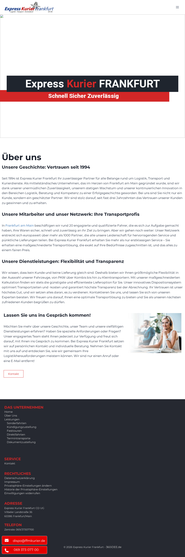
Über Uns (10, 415)
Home (8, 411)
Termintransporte (18, 438)
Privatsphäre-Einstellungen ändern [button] (28, 485)
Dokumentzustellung (21, 442)
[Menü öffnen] (177, 7)
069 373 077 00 (26, 550)
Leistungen (12, 419)
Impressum (12, 482)
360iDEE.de (113, 547)
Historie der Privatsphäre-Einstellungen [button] (30, 489)
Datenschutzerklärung (19, 478)
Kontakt (9, 463)
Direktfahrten (16, 434)
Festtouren (14, 430)
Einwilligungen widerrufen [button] (22, 493)
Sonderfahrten (16, 423)
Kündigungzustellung (21, 427)
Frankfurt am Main (19, 225)
